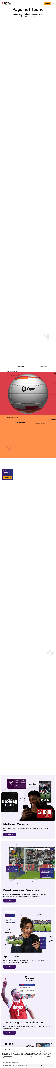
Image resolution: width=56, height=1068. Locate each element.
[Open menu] (53, 3)
